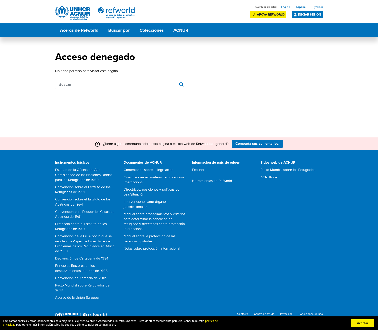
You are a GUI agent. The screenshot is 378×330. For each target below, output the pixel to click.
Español (301, 7)
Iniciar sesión (309, 14)
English (285, 7)
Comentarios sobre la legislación (148, 169)
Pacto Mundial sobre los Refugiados (287, 169)
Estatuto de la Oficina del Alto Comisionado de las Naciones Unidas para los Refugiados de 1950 (83, 174)
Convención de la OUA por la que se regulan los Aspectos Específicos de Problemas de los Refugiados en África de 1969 (84, 243)
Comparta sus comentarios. (257, 143)
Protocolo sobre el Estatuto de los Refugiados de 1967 (81, 226)
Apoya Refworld (270, 14)
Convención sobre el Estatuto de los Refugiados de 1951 (82, 189)
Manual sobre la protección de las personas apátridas (149, 238)
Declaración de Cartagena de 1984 (81, 258)
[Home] (95, 13)
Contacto (242, 314)
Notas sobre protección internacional (152, 248)
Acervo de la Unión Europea (77, 297)
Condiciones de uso (310, 314)
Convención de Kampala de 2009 (81, 277)
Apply (181, 84)
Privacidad (286, 314)
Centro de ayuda (264, 314)
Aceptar (362, 323)
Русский (318, 7)
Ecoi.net (198, 169)
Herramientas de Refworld (212, 180)
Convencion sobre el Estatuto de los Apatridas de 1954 (82, 202)
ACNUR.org (269, 177)
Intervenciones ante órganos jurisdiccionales (145, 204)
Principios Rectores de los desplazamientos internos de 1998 (81, 268)
